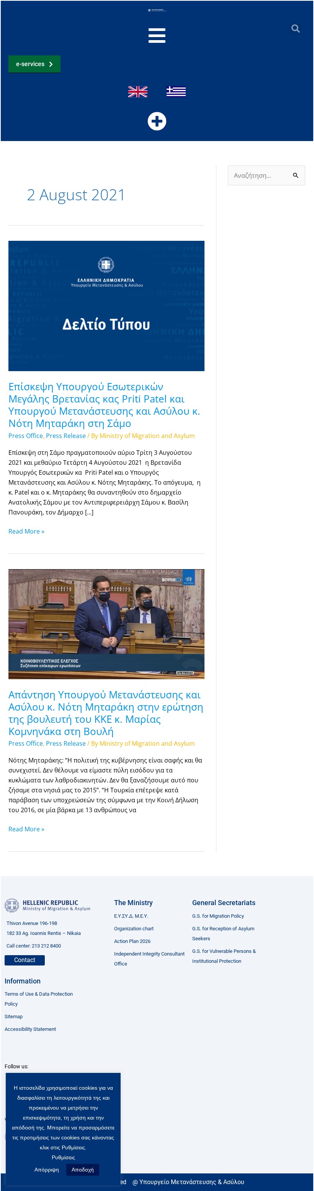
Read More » (26, 530)
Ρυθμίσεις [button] (63, 1157)
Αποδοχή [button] (83, 1170)
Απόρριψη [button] (46, 1170)
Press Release (66, 436)
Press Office (25, 436)
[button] (295, 28)
